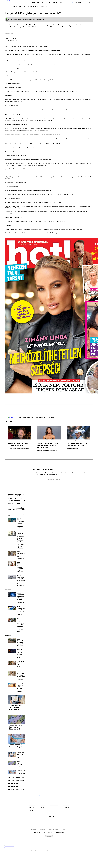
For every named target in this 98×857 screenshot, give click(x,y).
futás (18, 639)
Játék (61, 2)
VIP (25, 6)
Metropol (12, 38)
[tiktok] (85, 2)
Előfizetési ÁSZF (48, 832)
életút (8, 42)
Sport (29, 6)
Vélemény (32, 807)
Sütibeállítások (49, 836)
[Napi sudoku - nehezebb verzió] (16, 711)
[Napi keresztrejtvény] (16, 748)
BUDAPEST (36, 6)
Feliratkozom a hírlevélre (54, 479)
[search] (89, 2)
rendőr (19, 593)
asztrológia (20, 649)
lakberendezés (20, 661)
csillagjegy (20, 683)
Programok (54, 805)
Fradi (55, 2)
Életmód (19, 6)
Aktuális (11, 6)
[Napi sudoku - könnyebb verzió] (16, 731)
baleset (19, 606)
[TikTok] (49, 821)
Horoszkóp (35, 2)
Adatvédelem (64, 829)
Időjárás (44, 2)
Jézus (18, 562)
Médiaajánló (42, 829)
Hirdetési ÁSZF (37, 832)
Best (42, 807)
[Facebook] (45, 821)
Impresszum (33, 829)
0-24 (50, 2)
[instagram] (86, 2)
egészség (19, 671)
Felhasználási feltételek (53, 829)
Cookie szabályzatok (59, 832)
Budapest (19, 518)
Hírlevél (44, 6)
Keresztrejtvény (16, 705)
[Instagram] (52, 821)
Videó (32, 810)
